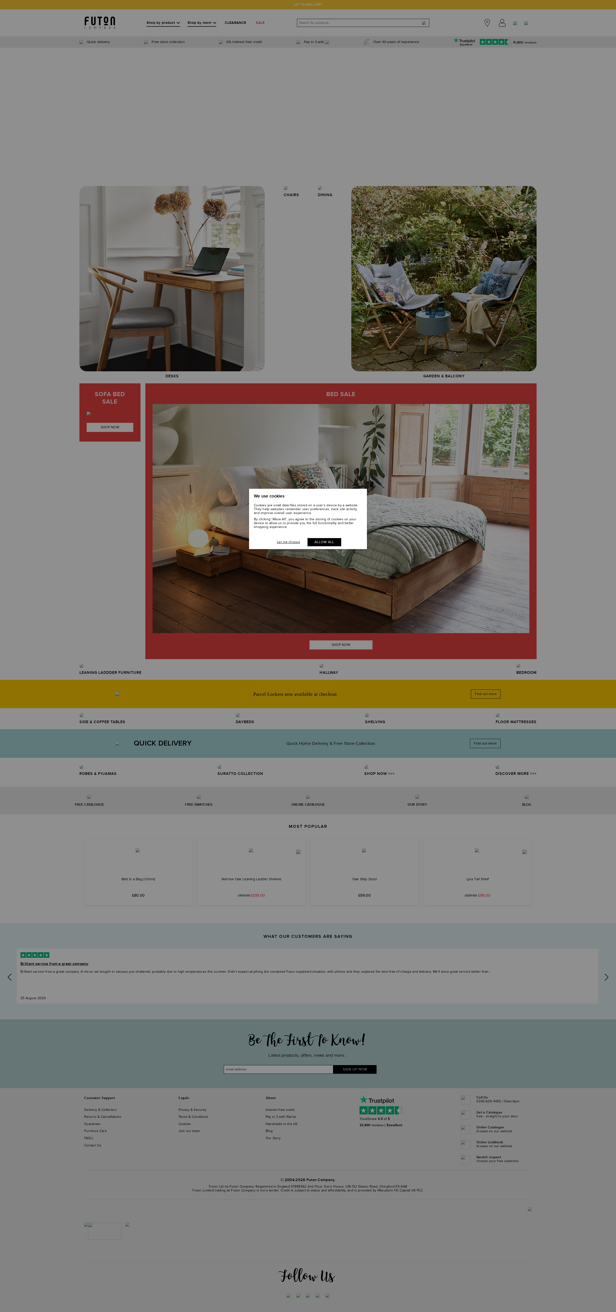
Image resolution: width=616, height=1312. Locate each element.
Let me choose (288, 542)
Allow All (324, 542)
